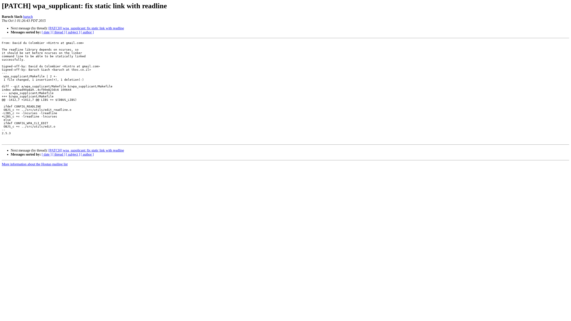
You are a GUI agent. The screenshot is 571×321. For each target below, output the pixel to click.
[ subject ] (73, 32)
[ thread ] (58, 32)
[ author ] (87, 32)
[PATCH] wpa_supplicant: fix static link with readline (86, 28)
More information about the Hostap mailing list (35, 164)
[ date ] (47, 32)
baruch (28, 17)
